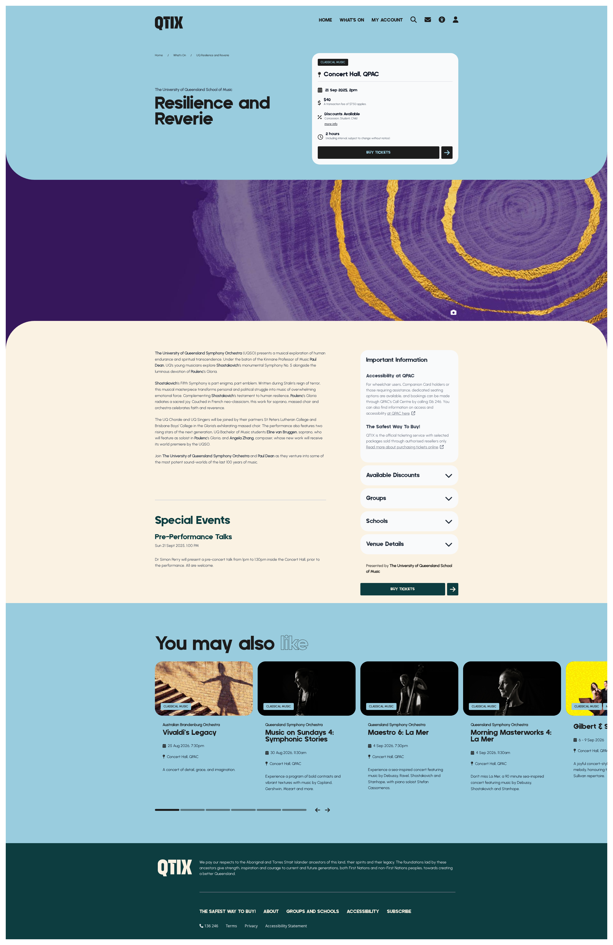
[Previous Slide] (317, 810)
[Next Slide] (327, 810)
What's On (352, 20)
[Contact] (428, 20)
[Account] (455, 20)
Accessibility (363, 911)
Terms (231, 926)
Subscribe (399, 911)
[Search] (413, 20)
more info (330, 124)
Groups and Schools (312, 911)
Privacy (251, 926)
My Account (387, 20)
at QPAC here (398, 413)
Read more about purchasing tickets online (402, 447)
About (271, 911)
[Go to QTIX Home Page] (169, 23)
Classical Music (333, 62)
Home (325, 20)
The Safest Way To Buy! (227, 911)
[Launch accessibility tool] (442, 20)
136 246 (435, 401)
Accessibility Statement (286, 926)
